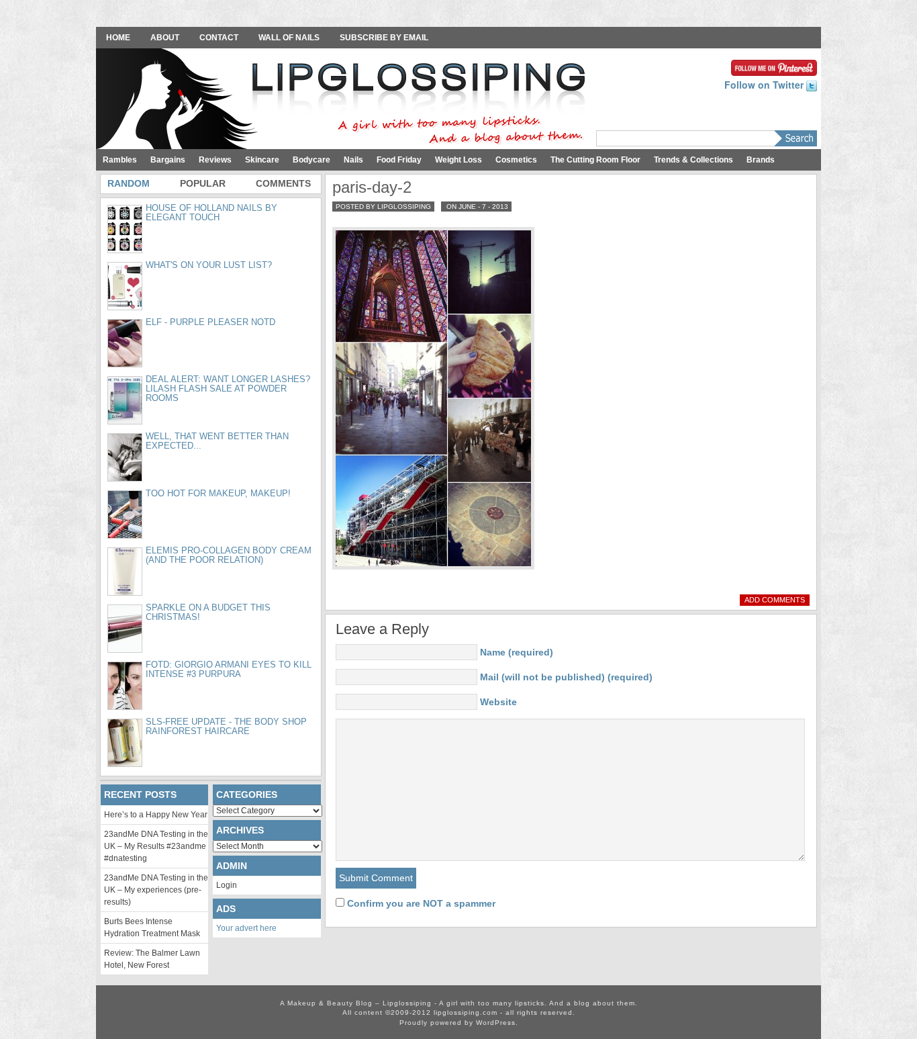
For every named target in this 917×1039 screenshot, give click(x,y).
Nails (353, 160)
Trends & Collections (693, 160)
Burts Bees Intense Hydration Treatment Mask (152, 927)
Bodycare (311, 160)
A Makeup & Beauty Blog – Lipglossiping (344, 100)
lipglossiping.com (465, 1012)
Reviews (215, 160)
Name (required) (516, 652)
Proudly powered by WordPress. (458, 1022)
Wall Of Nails (289, 37)
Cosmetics (516, 160)
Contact (218, 37)
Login (226, 885)
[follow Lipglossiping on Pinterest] (774, 66)
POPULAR (203, 183)
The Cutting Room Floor (595, 160)
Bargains (167, 160)
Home (118, 37)
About (164, 37)
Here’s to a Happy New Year (155, 814)
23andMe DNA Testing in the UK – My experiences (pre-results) (156, 890)
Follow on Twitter (765, 84)
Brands (760, 160)
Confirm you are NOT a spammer (419, 903)
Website (498, 701)
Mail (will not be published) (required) (566, 677)
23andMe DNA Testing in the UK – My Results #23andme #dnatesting (156, 846)
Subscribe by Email (384, 37)
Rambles (120, 160)
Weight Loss (458, 160)
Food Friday (399, 160)
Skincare (262, 160)
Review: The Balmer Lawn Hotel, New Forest (152, 959)
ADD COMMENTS (774, 600)
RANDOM (128, 183)
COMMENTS (283, 183)
